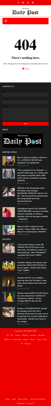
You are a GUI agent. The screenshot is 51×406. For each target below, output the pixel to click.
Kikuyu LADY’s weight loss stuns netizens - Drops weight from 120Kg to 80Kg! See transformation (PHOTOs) (32, 229)
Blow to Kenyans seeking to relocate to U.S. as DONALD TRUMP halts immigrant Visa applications (32, 160)
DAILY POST (32, 331)
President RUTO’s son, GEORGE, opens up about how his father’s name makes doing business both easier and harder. (32, 281)
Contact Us (30, 403)
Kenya (32, 339)
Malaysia (7, 339)
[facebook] (18, 2)
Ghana (39, 339)
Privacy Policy (23, 399)
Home (26, 69)
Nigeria (25, 339)
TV (22, 343)
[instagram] (28, 2)
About (14, 399)
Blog (45, 339)
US (8, 335)
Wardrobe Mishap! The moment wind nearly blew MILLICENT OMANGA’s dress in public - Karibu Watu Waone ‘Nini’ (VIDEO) (32, 266)
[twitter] (23, 2)
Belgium (25, 335)
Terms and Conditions (37, 399)
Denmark (41, 335)
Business (28, 343)
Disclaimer (21, 403)
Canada (17, 335)
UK (12, 335)
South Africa (17, 339)
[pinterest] (32, 2)
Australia (33, 335)
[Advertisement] (25, 371)
